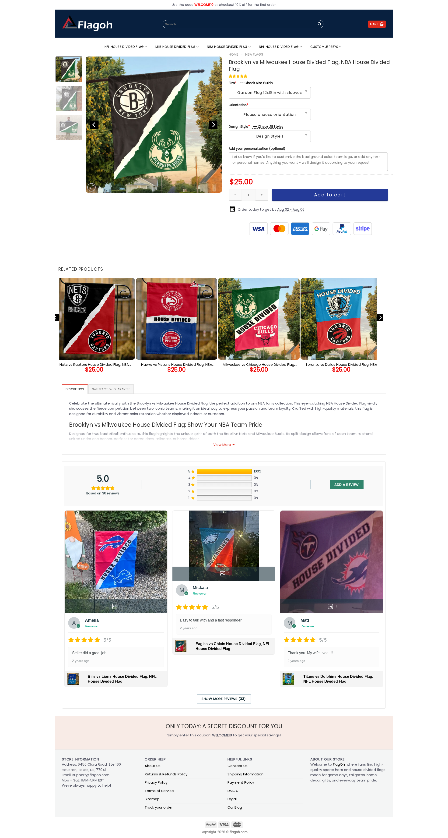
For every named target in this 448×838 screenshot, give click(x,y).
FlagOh (339, 764)
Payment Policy (241, 782)
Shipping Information (245, 774)
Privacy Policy (156, 782)
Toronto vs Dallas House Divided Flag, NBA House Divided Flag (341, 364)
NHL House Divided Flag (279, 47)
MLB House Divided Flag (175, 47)
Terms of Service (159, 790)
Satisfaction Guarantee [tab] (111, 389)
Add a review (346, 484)
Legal (232, 798)
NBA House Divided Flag (227, 47)
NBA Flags (254, 54)
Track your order (159, 807)
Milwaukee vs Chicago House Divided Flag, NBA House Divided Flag (259, 364)
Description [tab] (75, 389)
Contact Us (238, 765)
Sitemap (152, 798)
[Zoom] (91, 187)
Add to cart (330, 195)
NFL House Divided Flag (124, 47)
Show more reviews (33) (224, 698)
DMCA (233, 790)
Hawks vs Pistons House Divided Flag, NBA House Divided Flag (176, 364)
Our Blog (235, 807)
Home (233, 54)
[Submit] (319, 24)
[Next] (213, 124)
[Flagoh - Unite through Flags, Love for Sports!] (87, 23)
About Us (153, 765)
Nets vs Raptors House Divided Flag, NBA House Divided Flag (94, 364)
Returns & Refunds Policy (166, 774)
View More (222, 444)
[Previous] (94, 124)
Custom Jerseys (324, 47)
